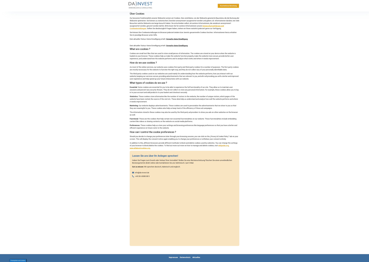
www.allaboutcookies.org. (140, 148)
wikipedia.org (223, 146)
